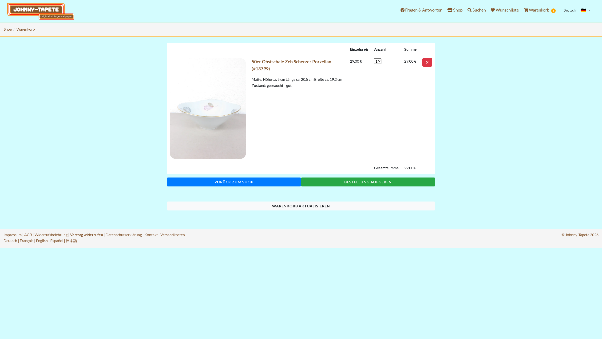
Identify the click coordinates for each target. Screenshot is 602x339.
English (42, 240)
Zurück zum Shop (234, 182)
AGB (28, 234)
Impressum (13, 234)
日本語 (71, 240)
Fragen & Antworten (423, 10)
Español (56, 240)
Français (26, 240)
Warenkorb (541, 10)
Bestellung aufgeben (368, 182)
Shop (457, 10)
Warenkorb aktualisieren (301, 206)
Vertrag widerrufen (86, 234)
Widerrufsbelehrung (51, 234)
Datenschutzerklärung (124, 234)
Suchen (479, 10)
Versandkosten (172, 234)
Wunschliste (507, 10)
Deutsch (10, 240)
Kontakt (151, 234)
